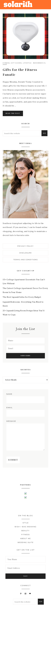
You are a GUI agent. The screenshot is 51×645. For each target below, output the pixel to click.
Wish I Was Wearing (25, 527)
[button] (45, 4)
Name (9, 394)
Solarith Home (18, 4)
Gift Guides (16, 63)
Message (11, 421)
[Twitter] (23, 475)
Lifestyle (27, 63)
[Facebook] (19, 475)
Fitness (6, 63)
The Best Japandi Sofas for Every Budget (22, 297)
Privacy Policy (25, 246)
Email (9, 408)
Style (26, 523)
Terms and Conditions (25, 260)
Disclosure (25, 253)
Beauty (25, 531)
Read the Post (13, 113)
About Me (25, 538)
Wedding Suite (25, 542)
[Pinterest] (28, 475)
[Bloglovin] (30, 594)
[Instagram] (32, 475)
